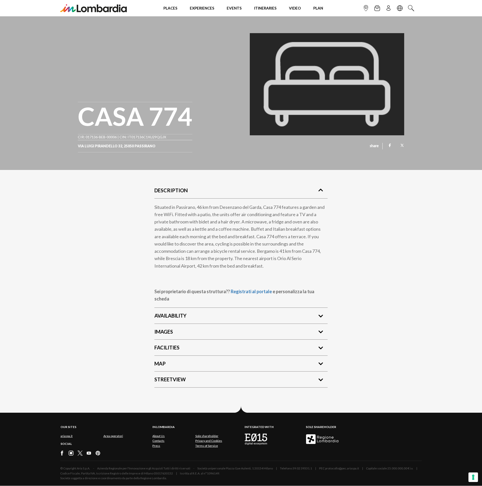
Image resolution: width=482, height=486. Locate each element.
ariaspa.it (67, 436)
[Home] (93, 8)
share (374, 146)
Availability (170, 316)
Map (160, 363)
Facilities (166, 347)
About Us (158, 436)
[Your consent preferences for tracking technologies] (473, 477)
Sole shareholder (206, 436)
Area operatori (113, 436)
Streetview (170, 379)
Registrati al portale (251, 291)
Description (171, 190)
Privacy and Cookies (208, 441)
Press (156, 446)
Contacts (158, 441)
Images (163, 332)
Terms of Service (206, 446)
